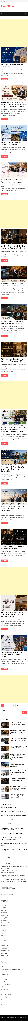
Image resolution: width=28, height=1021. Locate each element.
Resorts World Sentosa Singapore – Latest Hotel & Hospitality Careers (13, 285)
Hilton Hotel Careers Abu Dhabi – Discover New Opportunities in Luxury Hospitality (13, 654)
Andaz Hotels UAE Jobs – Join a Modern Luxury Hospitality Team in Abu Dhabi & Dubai (12, 615)
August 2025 (4, 930)
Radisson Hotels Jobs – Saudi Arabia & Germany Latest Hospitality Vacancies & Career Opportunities (13, 429)
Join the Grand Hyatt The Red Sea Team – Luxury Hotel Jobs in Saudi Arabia (12, 828)
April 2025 (3, 940)
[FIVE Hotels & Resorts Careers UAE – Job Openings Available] (5, 779)
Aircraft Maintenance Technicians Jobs (10, 969)
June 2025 (3, 935)
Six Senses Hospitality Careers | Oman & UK (11, 833)
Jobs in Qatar (4, 992)
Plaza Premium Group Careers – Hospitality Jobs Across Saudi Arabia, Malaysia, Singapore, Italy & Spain (13, 105)
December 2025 (5, 920)
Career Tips (4, 979)
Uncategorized (4, 1007)
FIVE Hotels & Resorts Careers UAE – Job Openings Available (13, 547)
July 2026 (3, 908)
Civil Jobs (3, 982)
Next (18, 705)
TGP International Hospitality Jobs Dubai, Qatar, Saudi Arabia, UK (12, 360)
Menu (4, 14)
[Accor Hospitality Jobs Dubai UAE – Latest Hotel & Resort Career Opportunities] (5, 763)
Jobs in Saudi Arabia (6, 994)
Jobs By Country (5, 989)
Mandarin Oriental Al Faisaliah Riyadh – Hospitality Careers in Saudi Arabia (14, 247)
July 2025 (3, 933)
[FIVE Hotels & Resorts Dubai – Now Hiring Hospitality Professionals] (5, 739)
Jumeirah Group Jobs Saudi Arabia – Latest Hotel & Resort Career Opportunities (13, 509)
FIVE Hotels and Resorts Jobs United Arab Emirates (13, 815)
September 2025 (5, 928)
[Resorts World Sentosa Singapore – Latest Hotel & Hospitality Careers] (5, 731)
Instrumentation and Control (8, 987)
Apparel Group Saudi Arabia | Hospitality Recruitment (11, 143)
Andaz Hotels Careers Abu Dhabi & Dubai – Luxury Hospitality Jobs (12, 181)
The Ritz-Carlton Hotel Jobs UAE (9, 807)
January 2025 (4, 948)
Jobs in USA (4, 1004)
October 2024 (4, 955)
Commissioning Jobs (6, 984)
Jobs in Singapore (5, 997)
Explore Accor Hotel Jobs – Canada (9, 824)
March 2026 (4, 913)
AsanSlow (7, 6)
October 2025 (4, 925)
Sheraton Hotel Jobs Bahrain (8, 820)
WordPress (22, 1017)
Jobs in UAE (4, 999)
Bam (2, 1019)
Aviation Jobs (4, 974)
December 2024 (5, 950)
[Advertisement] (14, 33)
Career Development (6, 976)
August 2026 (4, 905)
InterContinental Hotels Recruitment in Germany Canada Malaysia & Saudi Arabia (12, 838)
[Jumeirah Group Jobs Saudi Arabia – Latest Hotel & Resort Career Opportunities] (5, 771)
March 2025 (4, 943)
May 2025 (3, 938)
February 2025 (4, 945)
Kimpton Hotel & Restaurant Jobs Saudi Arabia (12, 811)
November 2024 (5, 953)
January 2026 (4, 918)
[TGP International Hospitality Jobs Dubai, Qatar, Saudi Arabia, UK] (5, 746)
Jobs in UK (3, 1002)
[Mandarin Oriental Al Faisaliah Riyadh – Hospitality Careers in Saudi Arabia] (5, 723)
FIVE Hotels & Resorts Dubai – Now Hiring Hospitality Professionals (13, 323)
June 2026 (3, 910)
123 (2, 966)
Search (3, 710)
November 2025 (5, 923)
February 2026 (4, 915)
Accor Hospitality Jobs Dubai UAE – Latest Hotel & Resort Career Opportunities (13, 469)
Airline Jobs (4, 971)
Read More (4, 79)
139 (13, 705)
